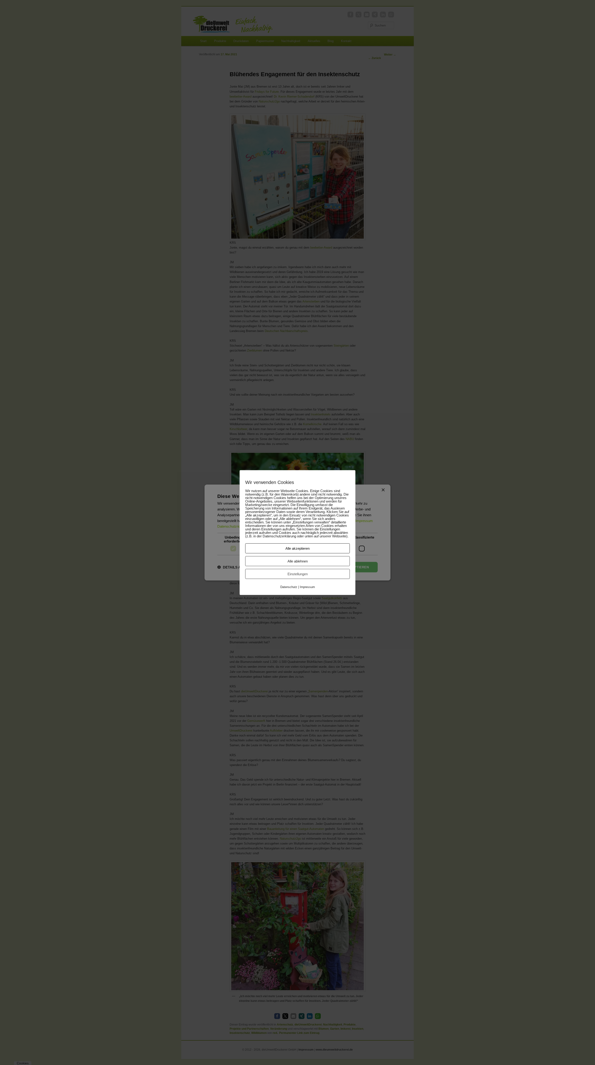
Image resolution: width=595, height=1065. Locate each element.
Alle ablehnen (298, 561)
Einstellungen (298, 574)
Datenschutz (288, 586)
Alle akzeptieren (297, 548)
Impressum (307, 586)
